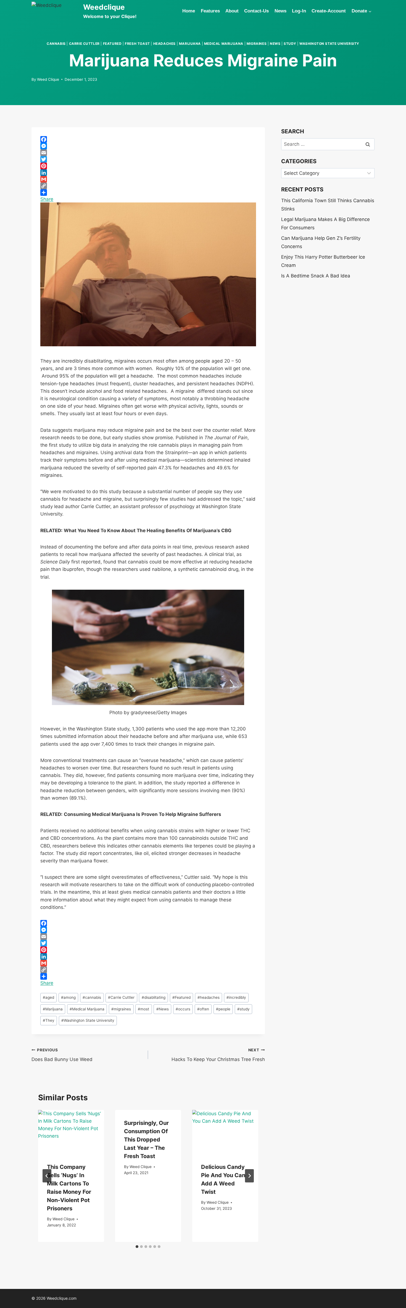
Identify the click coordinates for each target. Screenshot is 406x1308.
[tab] (137, 1246)
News (280, 11)
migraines (257, 43)
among (68, 997)
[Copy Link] (148, 186)
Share (46, 199)
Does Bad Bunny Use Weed (62, 1055)
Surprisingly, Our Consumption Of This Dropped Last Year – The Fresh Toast (146, 1139)
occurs (183, 1009)
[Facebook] (148, 139)
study (290, 43)
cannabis (56, 43)
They (48, 1020)
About (232, 11)
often (203, 1009)
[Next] (249, 1175)
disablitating (153, 997)
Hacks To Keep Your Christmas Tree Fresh (218, 1055)
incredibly (236, 997)
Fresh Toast (137, 43)
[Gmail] (148, 179)
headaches (164, 43)
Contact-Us (256, 11)
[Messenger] (148, 146)
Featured (112, 43)
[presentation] (71, 1132)
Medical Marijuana (223, 43)
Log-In (299, 11)
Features (210, 11)
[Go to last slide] (47, 1175)
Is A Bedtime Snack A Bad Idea (315, 276)
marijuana (190, 43)
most (143, 1009)
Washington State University (329, 43)
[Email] (148, 152)
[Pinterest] (148, 166)
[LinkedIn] (148, 172)
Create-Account (329, 11)
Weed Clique (48, 79)
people (223, 1009)
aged (48, 997)
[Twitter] (148, 159)
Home (188, 11)
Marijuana (53, 1009)
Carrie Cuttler (84, 43)
